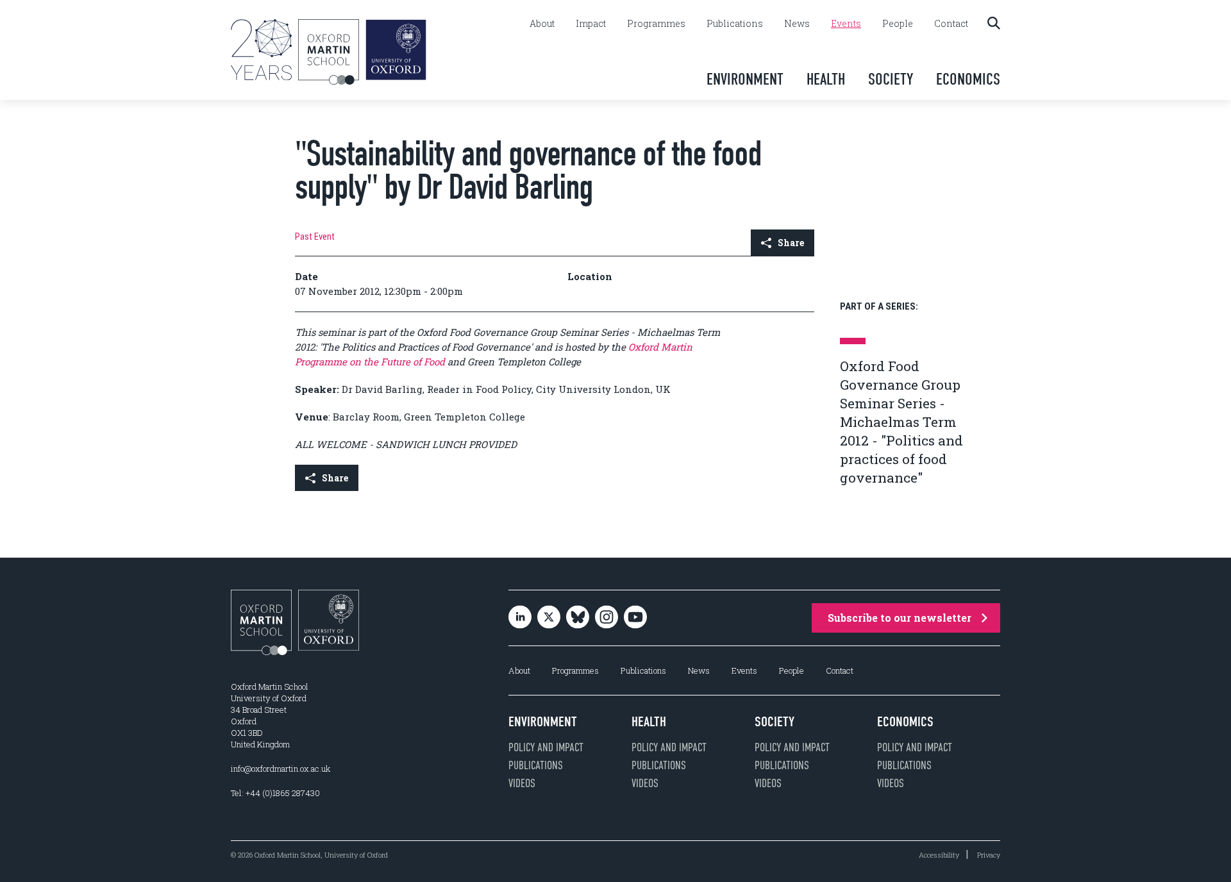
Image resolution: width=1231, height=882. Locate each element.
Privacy (988, 855)
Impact (591, 23)
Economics (968, 79)
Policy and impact (545, 747)
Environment (745, 79)
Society (890, 79)
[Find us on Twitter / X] (548, 618)
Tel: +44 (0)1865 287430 (275, 793)
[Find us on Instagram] (606, 618)
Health (826, 79)
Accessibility (939, 855)
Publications (735, 23)
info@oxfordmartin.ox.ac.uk (280, 768)
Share (791, 243)
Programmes (656, 23)
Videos (521, 783)
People (897, 23)
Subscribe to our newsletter (899, 617)
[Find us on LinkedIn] (520, 618)
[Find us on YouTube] (635, 618)
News (797, 23)
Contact (951, 23)
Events (846, 23)
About (542, 23)
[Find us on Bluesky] (577, 618)
